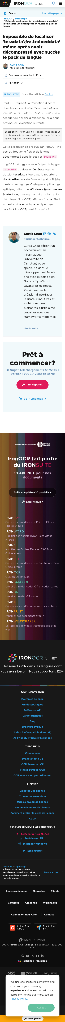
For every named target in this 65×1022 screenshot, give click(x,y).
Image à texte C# (32, 759)
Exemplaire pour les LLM (23, 75)
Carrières (13, 903)
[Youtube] (27, 956)
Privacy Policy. (19, 998)
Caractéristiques (33, 715)
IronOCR (7, 19)
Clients (55, 891)
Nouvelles (39, 891)
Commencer (32, 753)
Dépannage (21, 19)
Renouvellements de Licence (32, 807)
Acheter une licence (32, 791)
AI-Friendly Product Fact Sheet (32, 738)
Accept (41, 1007)
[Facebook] (37, 956)
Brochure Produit (32, 727)
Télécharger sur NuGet (34, 834)
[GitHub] (22, 956)
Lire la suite (31, 328)
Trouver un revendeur (32, 796)
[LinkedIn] (42, 956)
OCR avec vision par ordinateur (33, 775)
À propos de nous (16, 891)
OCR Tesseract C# (32, 764)
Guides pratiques (32, 704)
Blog (32, 721)
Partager (13, 82)
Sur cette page (50, 13)
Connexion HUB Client (24, 914)
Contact (49, 914)
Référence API (32, 710)
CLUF (32, 818)
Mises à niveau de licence (32, 802)
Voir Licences (33, 398)
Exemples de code (32, 699)
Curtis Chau (17, 65)
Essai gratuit (35, 384)
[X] (32, 956)
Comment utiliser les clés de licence (32, 813)
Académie (31, 903)
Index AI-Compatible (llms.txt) (32, 732)
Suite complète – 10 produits (32, 492)
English (49, 94)
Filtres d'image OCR (32, 770)
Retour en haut (52, 872)
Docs (12, 13)
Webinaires (50, 903)
